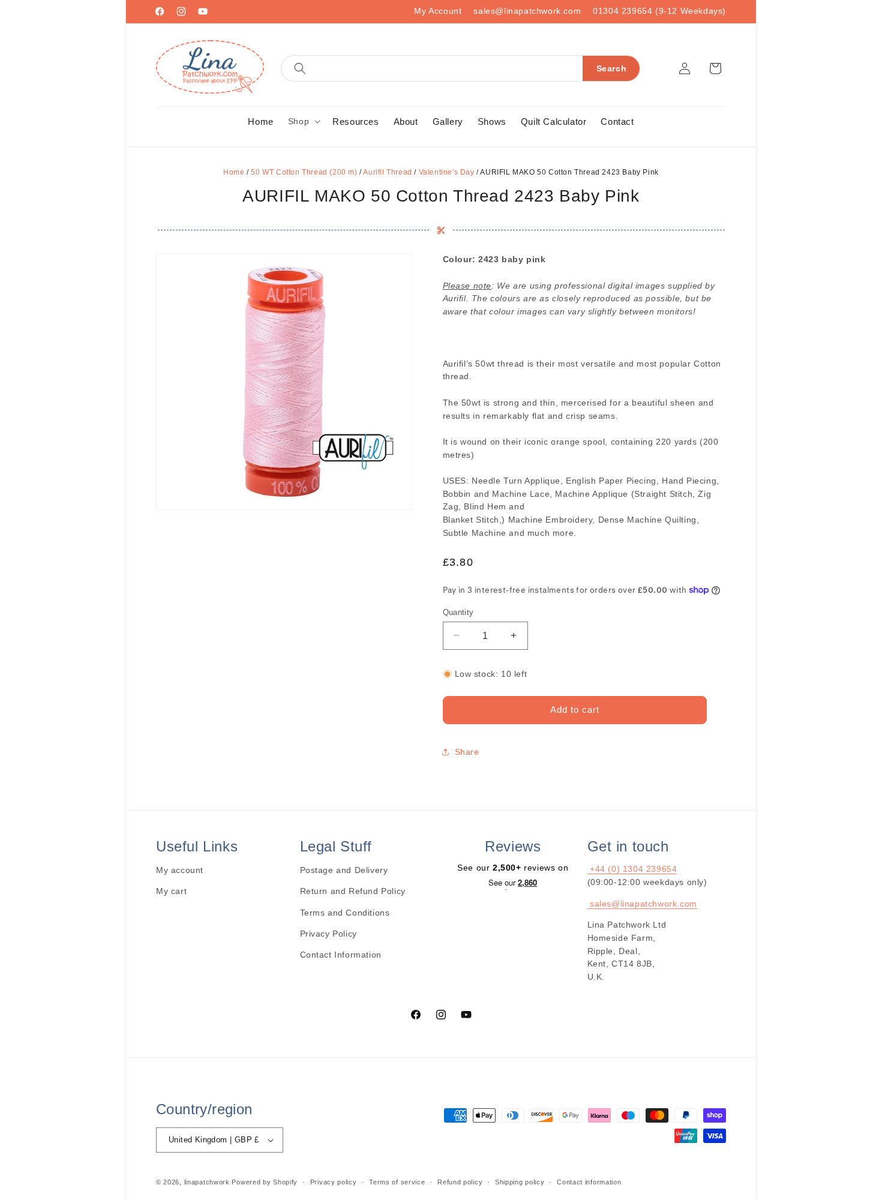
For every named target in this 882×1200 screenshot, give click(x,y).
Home (233, 172)
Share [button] (467, 751)
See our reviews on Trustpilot (512, 884)
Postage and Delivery (344, 870)
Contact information (589, 1182)
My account (179, 870)
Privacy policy (333, 1182)
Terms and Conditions (345, 912)
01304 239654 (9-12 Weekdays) (659, 11)
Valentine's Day (447, 172)
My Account (437, 11)
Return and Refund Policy (353, 891)
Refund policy (459, 1182)
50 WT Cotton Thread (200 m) (304, 172)
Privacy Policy (328, 933)
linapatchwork (207, 1182)
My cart (171, 891)
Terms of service (397, 1182)
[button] (460, 68)
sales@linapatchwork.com (527, 11)
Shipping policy (520, 1182)
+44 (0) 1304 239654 (632, 869)
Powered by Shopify (265, 1182)
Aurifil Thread (387, 172)
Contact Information (341, 954)
